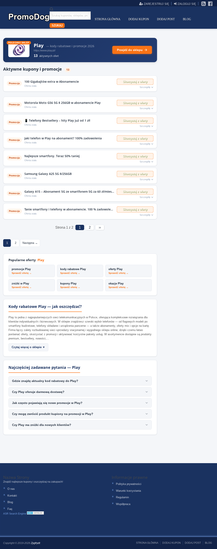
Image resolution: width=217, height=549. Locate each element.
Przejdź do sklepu (130, 50)
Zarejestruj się (156, 3)
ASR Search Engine (14, 513)
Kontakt (12, 495)
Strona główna (107, 19)
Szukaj (57, 25)
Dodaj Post (166, 19)
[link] (203, 3)
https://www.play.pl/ (44, 50)
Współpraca (123, 504)
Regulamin (122, 497)
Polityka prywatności (128, 484)
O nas (11, 488)
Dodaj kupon (138, 19)
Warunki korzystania (128, 490)
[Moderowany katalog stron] (35, 513)
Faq (9, 509)
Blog (187, 19)
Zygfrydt (35, 543)
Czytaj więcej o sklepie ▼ (28, 347)
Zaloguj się (186, 3)
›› (100, 227)
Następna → (30, 242)
